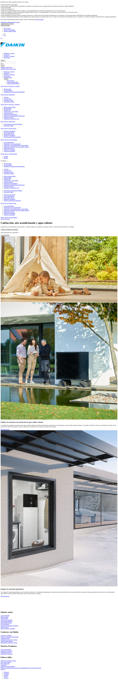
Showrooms (7, 57)
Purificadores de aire (9, 197)
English (6, 158)
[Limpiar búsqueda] (2, 64)
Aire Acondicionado (9, 196)
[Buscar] (4, 64)
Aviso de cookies (39, 19)
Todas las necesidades (9, 214)
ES (1, 38)
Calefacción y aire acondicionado (12, 207)
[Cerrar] (7, 161)
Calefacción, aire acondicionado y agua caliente (16, 209)
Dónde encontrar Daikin (10, 31)
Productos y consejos (9, 53)
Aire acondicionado (9, 206)
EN (5, 35)
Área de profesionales (9, 30)
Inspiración (6, 54)
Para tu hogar (7, 28)
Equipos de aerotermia (9, 194)
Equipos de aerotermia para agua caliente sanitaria (16, 210)
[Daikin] (13, 50)
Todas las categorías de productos (12, 200)
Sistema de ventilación (9, 199)
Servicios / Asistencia (9, 56)
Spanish (6, 156)
